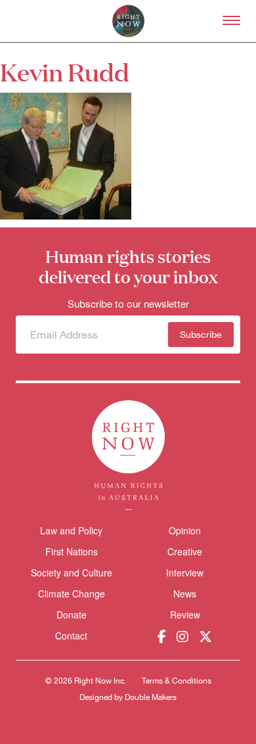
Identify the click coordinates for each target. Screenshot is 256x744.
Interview (184, 572)
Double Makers (151, 697)
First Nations (71, 551)
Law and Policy (71, 530)
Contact (71, 635)
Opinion (185, 530)
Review (185, 614)
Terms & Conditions (176, 681)
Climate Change (71, 593)
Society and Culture (71, 572)
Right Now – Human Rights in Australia (128, 21)
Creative (184, 551)
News (184, 593)
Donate (71, 614)
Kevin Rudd (64, 71)
